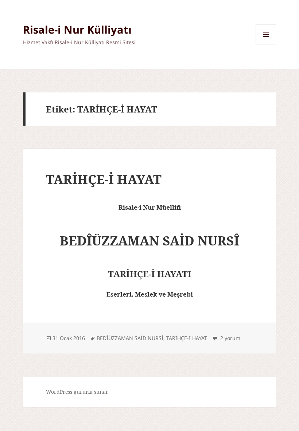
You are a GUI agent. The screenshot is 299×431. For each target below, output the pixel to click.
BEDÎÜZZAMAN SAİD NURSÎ (130, 338)
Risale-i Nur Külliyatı (77, 29)
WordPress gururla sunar (77, 391)
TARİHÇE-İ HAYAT (104, 179)
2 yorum (229, 338)
